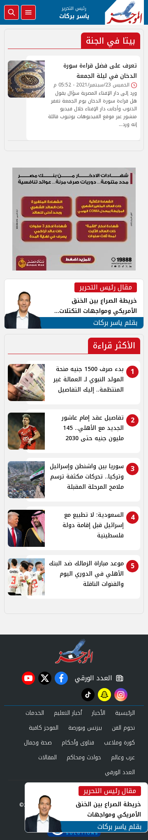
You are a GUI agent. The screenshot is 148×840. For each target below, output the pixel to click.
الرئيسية (125, 713)
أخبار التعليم (68, 713)
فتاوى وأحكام (78, 742)
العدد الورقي (91, 678)
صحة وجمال (38, 742)
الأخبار (98, 713)
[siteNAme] (124, 12)
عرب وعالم (123, 757)
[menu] (28, 12)
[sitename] (74, 651)
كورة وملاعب (119, 742)
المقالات (47, 757)
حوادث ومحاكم (84, 757)
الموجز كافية (43, 727)
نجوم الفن (123, 727)
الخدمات (34, 713)
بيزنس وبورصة (85, 727)
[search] (11, 12)
